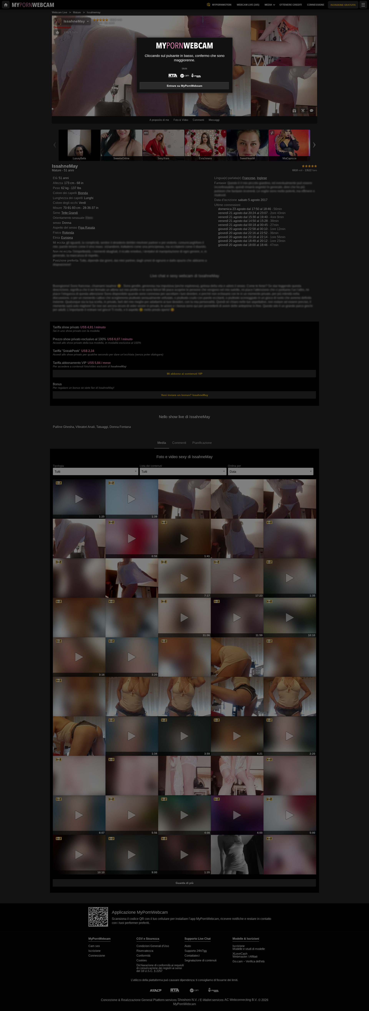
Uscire (184, 68)
